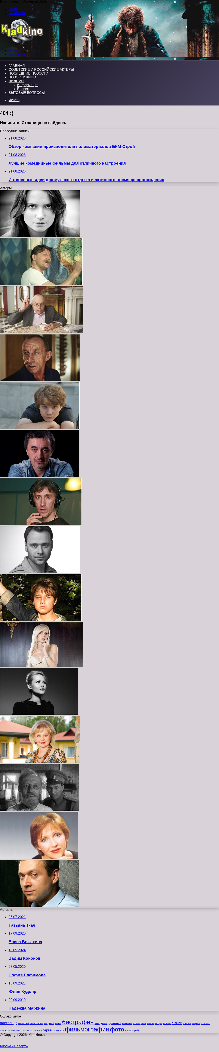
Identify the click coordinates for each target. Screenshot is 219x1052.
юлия (128, 1030)
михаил (205, 1023)
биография (78, 1021)
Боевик (23, 89)
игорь (158, 1023)
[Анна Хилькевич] (41, 666)
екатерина (139, 1023)
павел (38, 1030)
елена (150, 1023)
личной (177, 1023)
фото (117, 1029)
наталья (5, 1030)
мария (196, 1023)
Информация (27, 85)
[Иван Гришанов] (39, 906)
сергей (48, 1030)
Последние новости (28, 73)
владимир (101, 1023)
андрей (49, 1023)
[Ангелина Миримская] (39, 714)
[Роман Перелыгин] (40, 572)
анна (58, 1023)
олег (23, 1030)
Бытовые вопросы (27, 93)
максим (187, 1023)
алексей (24, 1023)
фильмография (87, 1029)
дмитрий (115, 1023)
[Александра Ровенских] (39, 858)
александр (8, 1023)
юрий (135, 1030)
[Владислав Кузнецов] (40, 428)
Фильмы (16, 81)
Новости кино (22, 77)
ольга (30, 1030)
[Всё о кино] (21, 43)
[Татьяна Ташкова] (40, 762)
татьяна (59, 1030)
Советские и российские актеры (41, 69)
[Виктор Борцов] (41, 284)
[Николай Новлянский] (39, 810)
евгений (127, 1023)
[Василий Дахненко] (41, 524)
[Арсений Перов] (40, 620)
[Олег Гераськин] (39, 476)
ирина (167, 1023)
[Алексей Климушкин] (41, 332)
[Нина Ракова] (40, 236)
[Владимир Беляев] (40, 380)
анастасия (36, 1023)
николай (15, 1030)
